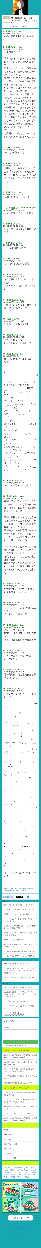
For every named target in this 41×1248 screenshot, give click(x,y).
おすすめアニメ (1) (10, 1172)
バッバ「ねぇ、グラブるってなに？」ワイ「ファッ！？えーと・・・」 (20, 920)
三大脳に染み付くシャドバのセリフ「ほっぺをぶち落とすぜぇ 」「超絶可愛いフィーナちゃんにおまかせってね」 (20, 970)
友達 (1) (28, 1172)
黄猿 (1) (27, 1177)
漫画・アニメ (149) (10, 1144)
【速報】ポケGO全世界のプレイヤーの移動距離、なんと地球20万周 (20, 927)
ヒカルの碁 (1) (19, 1167)
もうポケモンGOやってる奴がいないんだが (19, 951)
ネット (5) (29, 1167)
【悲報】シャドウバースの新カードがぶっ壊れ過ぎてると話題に (20, 933)
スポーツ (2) (8, 1134)
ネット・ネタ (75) (10, 1158)
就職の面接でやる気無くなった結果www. (18, 1083)
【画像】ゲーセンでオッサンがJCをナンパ (19, 914)
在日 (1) (15, 1174)
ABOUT (24, 1228)
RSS (17, 1228)
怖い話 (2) (20, 1177)
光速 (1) (12, 1170)
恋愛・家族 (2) (9, 1153)
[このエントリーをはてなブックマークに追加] (28, 897)
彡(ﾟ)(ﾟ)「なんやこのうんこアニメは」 (18, 1113)
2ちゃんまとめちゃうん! (21, 1226)
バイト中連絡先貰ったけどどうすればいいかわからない (20, 1077)
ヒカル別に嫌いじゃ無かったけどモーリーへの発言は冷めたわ (20, 1063)
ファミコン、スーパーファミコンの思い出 (19, 909)
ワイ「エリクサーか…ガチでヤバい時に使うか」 (19, 978)
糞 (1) (8, 1177)
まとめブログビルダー (20, 1217)
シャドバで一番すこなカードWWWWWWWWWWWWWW (14, 1014)
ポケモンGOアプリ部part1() (14, 939)
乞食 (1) (34, 1170)
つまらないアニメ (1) (23, 1170)
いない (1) (21, 1172)
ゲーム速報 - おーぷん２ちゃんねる (16, 963)
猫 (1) (26, 1174)
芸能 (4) (6, 1130)
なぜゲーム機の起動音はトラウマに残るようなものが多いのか (20, 945)
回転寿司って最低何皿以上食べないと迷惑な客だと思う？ (20, 1107)
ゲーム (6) (7, 1139)
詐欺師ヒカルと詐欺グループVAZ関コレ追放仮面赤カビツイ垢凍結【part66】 (20, 1056)
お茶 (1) (9, 1174)
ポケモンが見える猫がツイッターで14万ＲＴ (20, 956)
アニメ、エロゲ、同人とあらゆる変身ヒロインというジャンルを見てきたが (20, 1070)
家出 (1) (21, 1174)
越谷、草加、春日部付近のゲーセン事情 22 (19, 905)
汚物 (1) (13, 1177)
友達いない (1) (9, 1167)
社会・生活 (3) (9, 1148)
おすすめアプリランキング (20, 1235)
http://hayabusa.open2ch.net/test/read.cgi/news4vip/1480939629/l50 (20, 889)
